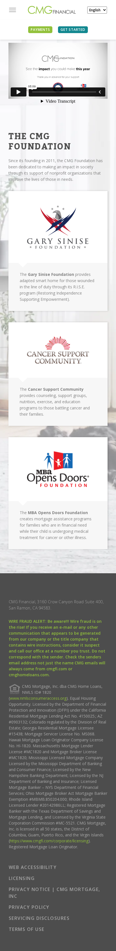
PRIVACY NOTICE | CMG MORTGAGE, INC (54, 892)
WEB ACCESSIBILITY (33, 867)
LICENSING (22, 878)
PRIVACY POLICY (29, 907)
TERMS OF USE (26, 929)
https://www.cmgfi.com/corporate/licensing (49, 840)
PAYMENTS (40, 29)
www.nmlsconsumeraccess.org (38, 698)
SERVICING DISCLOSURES (39, 918)
